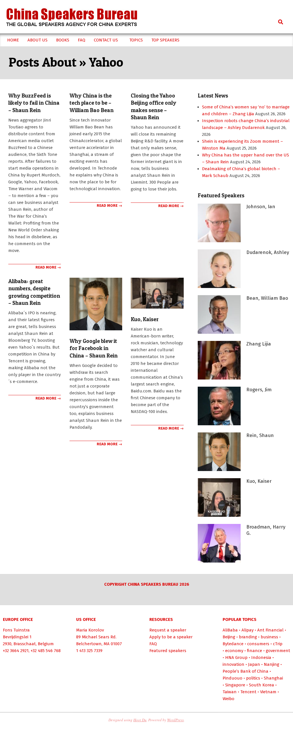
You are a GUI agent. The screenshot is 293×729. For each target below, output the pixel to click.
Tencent (248, 691)
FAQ (153, 643)
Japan (254, 664)
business (269, 636)
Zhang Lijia (258, 344)
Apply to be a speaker (171, 636)
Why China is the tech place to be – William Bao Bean (92, 103)
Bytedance (233, 643)
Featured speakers (167, 650)
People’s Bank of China (245, 671)
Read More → (48, 267)
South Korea (261, 685)
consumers (258, 643)
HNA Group (236, 657)
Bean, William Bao (267, 298)
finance (254, 650)
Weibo (228, 698)
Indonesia (261, 657)
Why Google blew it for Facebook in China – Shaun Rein (94, 348)
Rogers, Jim (259, 390)
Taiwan (230, 691)
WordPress (175, 719)
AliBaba (230, 630)
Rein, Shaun (260, 435)
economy (234, 650)
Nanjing (271, 664)
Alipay (247, 630)
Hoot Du (139, 719)
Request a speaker (167, 630)
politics (253, 678)
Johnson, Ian (260, 207)
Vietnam (268, 691)
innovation (233, 664)
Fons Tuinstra (16, 630)
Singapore (235, 685)
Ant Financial (270, 630)
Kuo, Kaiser (145, 319)
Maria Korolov (90, 630)
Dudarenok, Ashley (267, 252)
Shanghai (273, 678)
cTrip (277, 643)
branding (248, 636)
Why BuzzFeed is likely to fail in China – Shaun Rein (34, 103)
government (278, 650)
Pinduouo (232, 678)
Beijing (229, 636)
